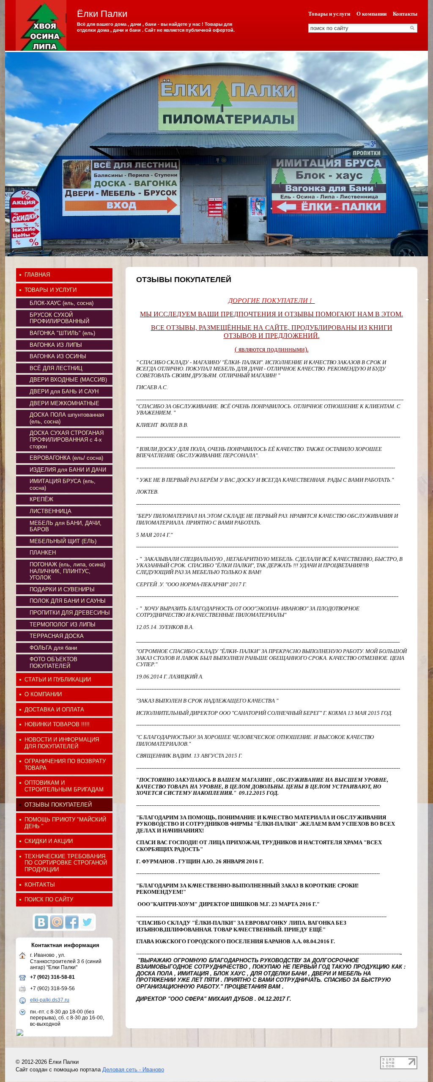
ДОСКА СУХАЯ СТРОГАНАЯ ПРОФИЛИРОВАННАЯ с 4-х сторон (67, 439)
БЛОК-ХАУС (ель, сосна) (61, 303)
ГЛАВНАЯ (37, 275)
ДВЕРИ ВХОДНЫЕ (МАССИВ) (68, 379)
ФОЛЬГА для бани (53, 648)
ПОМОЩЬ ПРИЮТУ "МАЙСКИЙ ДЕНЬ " (65, 822)
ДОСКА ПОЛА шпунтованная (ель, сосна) (67, 418)
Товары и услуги (329, 14)
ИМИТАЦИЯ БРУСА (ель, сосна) (63, 484)
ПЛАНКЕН (43, 552)
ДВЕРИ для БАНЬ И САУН (64, 391)
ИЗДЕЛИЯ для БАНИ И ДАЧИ (68, 470)
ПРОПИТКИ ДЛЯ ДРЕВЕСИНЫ (70, 613)
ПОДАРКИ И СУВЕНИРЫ (62, 589)
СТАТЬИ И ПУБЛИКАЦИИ (58, 679)
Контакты (405, 14)
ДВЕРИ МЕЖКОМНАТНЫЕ (64, 403)
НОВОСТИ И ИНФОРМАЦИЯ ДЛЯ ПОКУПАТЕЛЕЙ (62, 743)
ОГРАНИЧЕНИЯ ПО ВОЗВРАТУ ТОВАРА (65, 764)
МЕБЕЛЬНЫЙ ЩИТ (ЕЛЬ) (63, 541)
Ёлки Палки (102, 13)
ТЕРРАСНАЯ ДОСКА (57, 636)
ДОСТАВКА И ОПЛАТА (54, 709)
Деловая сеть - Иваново (133, 1069)
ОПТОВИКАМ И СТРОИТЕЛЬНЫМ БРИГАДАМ (64, 786)
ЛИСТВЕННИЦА (50, 511)
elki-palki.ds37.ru (49, 1000)
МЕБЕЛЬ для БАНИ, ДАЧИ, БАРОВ (65, 526)
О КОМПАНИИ (43, 694)
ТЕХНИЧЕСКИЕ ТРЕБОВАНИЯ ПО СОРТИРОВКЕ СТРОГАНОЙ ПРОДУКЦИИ (66, 863)
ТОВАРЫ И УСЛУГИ (51, 290)
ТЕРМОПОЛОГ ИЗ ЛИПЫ (63, 624)
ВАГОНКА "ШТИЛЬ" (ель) (62, 333)
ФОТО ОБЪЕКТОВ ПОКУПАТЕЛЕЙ (53, 662)
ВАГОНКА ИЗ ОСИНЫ (58, 356)
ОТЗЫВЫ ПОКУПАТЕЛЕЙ (58, 805)
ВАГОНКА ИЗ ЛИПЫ (56, 345)
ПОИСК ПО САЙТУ (49, 899)
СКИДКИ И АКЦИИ (49, 841)
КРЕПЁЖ (41, 499)
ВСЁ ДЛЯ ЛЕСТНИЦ (56, 368)
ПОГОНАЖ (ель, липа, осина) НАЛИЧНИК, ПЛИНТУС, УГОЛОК (67, 571)
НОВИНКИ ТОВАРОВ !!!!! (57, 724)
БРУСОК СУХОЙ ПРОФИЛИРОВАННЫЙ (59, 318)
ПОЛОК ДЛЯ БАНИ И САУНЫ (68, 601)
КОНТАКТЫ (40, 885)
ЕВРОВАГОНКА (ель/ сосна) (66, 458)
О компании (371, 14)
